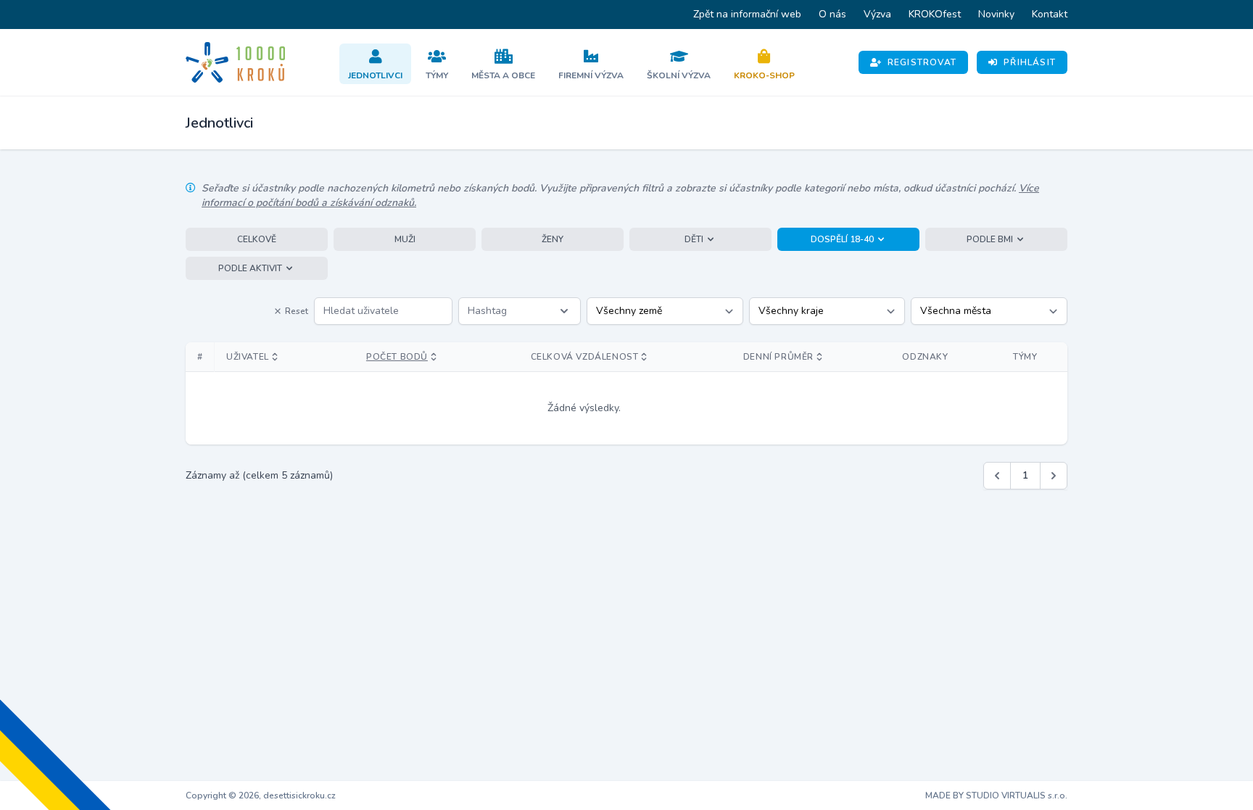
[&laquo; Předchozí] (997, 475)
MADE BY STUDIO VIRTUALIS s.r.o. (996, 795)
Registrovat (922, 62)
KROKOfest (935, 14)
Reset (296, 311)
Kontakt (1049, 14)
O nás (832, 14)
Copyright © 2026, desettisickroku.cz (261, 795)
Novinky (996, 14)
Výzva (877, 14)
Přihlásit (1030, 62)
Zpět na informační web (747, 14)
